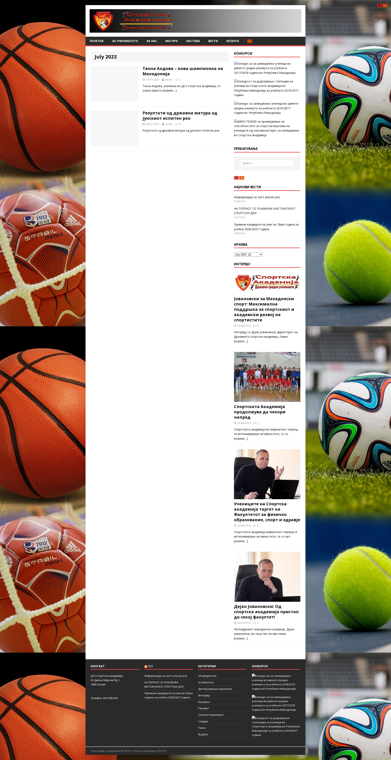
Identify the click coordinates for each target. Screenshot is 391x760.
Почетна (97, 41)
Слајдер (203, 721)
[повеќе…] (170, 90)
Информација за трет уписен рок (257, 197)
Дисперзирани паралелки (215, 689)
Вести (213, 41)
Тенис (202, 728)
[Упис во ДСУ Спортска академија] (267, 128)
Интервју (242, 264)
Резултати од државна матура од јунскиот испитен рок (180, 115)
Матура (171, 41)
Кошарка (204, 702)
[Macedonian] (250, 41)
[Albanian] (236, 177)
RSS (150, 666)
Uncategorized (207, 676)
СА (164, 751)
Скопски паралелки (210, 715)
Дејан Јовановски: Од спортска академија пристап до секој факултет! (266, 612)
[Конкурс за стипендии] (267, 88)
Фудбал (203, 734)
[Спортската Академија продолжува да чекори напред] (267, 400)
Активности (205, 682)
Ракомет (203, 708)
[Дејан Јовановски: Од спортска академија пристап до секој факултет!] (267, 599)
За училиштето (125, 41)
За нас (151, 41)
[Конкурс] (267, 108)
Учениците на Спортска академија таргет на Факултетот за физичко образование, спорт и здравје (267, 511)
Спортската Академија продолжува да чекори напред (260, 412)
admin (169, 79)
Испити (232, 41)
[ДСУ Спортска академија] (195, 21)
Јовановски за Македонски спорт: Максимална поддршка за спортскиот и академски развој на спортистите (264, 309)
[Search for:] (267, 163)
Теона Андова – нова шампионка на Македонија (183, 71)
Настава (193, 41)
